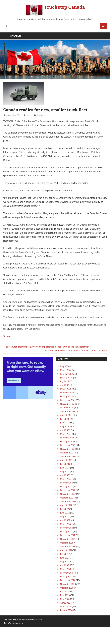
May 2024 (65, 426)
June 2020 (65, 595)
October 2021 (66, 542)
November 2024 (68, 404)
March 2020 (65, 606)
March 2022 (65, 524)
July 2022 (64, 509)
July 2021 (64, 554)
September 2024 (68, 411)
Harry (29, 115)
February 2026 (67, 374)
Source (7, 336)
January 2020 (66, 610)
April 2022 (65, 520)
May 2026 (65, 366)
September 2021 (68, 546)
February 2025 (67, 392)
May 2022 (64, 516)
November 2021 (67, 539)
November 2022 (68, 494)
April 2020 (65, 602)
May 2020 (65, 599)
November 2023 (68, 449)
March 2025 (65, 389)
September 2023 (68, 456)
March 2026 (65, 370)
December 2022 (67, 490)
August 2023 (66, 460)
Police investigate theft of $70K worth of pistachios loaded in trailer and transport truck (47, 346)
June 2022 (65, 512)
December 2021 (67, 535)
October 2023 (66, 452)
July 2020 (64, 591)
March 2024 (65, 434)
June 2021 (64, 557)
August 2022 (66, 505)
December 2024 (67, 400)
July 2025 (64, 381)
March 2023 (65, 479)
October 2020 (66, 587)
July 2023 (64, 464)
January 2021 (66, 576)
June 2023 (65, 467)
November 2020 (68, 584)
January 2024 (66, 441)
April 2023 (65, 475)
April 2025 (65, 385)
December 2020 (67, 580)
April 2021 (65, 565)
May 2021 (64, 561)
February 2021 (66, 572)
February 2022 (67, 527)
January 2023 (66, 486)
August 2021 (66, 550)
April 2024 (65, 430)
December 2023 (67, 445)
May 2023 (64, 471)
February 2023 (67, 482)
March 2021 (65, 569)
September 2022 (68, 501)
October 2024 (66, 407)
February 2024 (67, 437)
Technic (40, 115)
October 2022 (66, 497)
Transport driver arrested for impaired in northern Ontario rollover (73, 350)
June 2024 (65, 422)
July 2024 (64, 419)
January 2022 (66, 531)
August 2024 (66, 415)
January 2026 (66, 377)
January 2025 (66, 396)
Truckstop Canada (64, 7)
